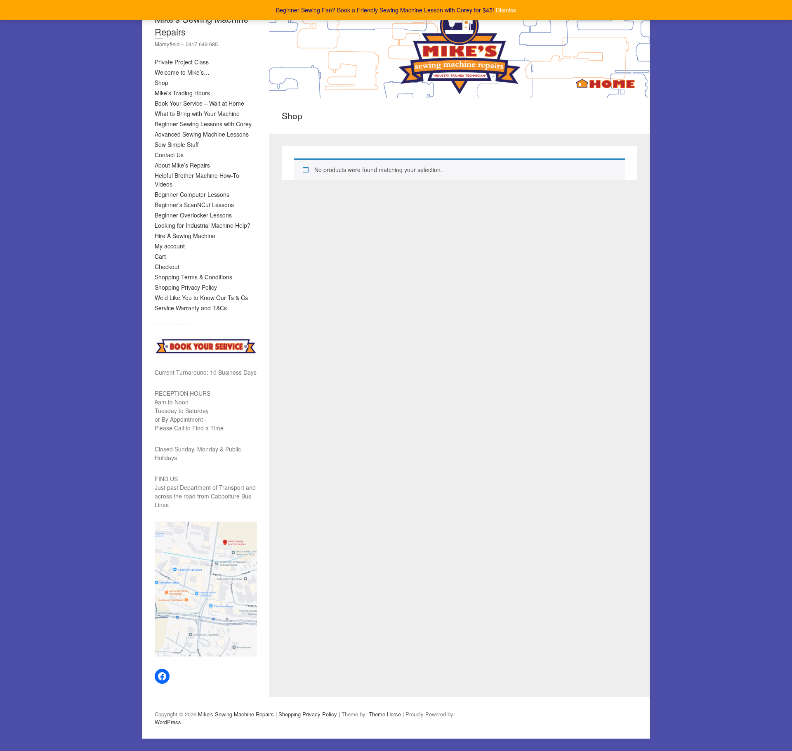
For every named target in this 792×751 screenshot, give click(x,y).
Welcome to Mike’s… (182, 72)
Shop (161, 82)
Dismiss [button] (506, 10)
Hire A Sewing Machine (185, 235)
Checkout (167, 266)
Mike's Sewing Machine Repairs (201, 25)
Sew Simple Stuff (176, 144)
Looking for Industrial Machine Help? (202, 225)
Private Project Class (182, 62)
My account (170, 246)
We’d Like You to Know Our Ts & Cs (201, 297)
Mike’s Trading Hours (182, 93)
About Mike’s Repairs (182, 165)
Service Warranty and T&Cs (191, 308)
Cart (160, 256)
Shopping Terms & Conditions (193, 277)
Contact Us (169, 155)
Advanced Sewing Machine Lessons (202, 134)
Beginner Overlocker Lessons (193, 215)
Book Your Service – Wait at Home (199, 103)
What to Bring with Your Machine (197, 113)
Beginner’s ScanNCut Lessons (194, 205)
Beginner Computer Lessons (192, 194)
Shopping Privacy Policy (186, 287)
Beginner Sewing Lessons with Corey (203, 124)
